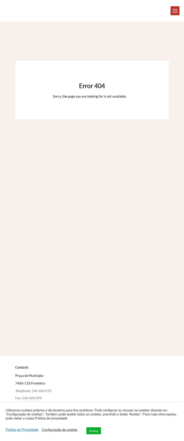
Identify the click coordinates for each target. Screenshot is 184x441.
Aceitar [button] (93, 431)
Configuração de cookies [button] (59, 430)
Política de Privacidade (22, 430)
